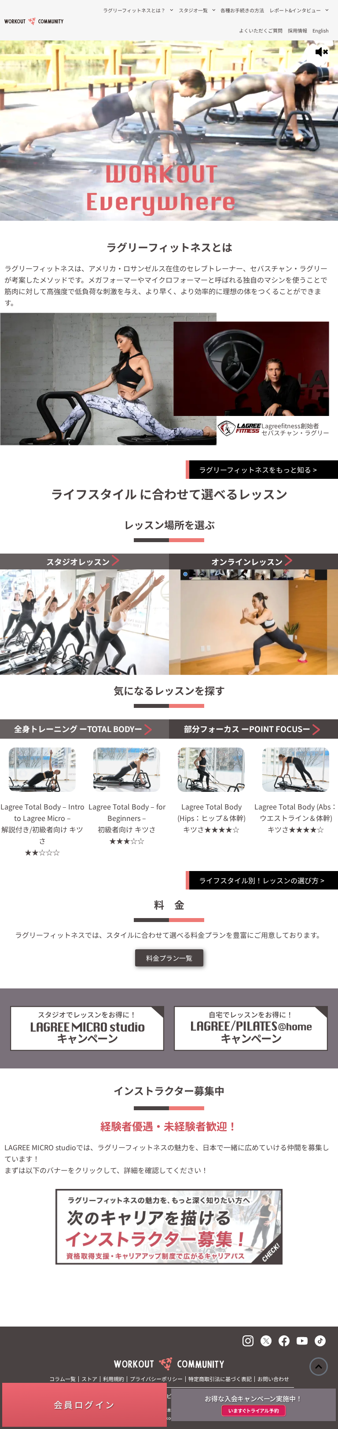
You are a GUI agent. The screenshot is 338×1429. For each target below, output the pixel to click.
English (320, 30)
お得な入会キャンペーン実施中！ (253, 1398)
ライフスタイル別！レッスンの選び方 (259, 880)
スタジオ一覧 (193, 10)
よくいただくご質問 (261, 30)
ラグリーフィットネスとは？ (134, 10)
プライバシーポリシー (156, 1378)
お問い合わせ (273, 1378)
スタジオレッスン (78, 561)
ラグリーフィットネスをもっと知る (255, 469)
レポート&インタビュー (295, 10)
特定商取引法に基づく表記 (220, 1378)
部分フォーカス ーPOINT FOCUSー (247, 728)
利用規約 (113, 1378)
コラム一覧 (62, 1378)
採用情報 (297, 30)
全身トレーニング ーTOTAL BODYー (78, 728)
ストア (89, 1378)
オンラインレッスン (247, 561)
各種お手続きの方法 (242, 10)
